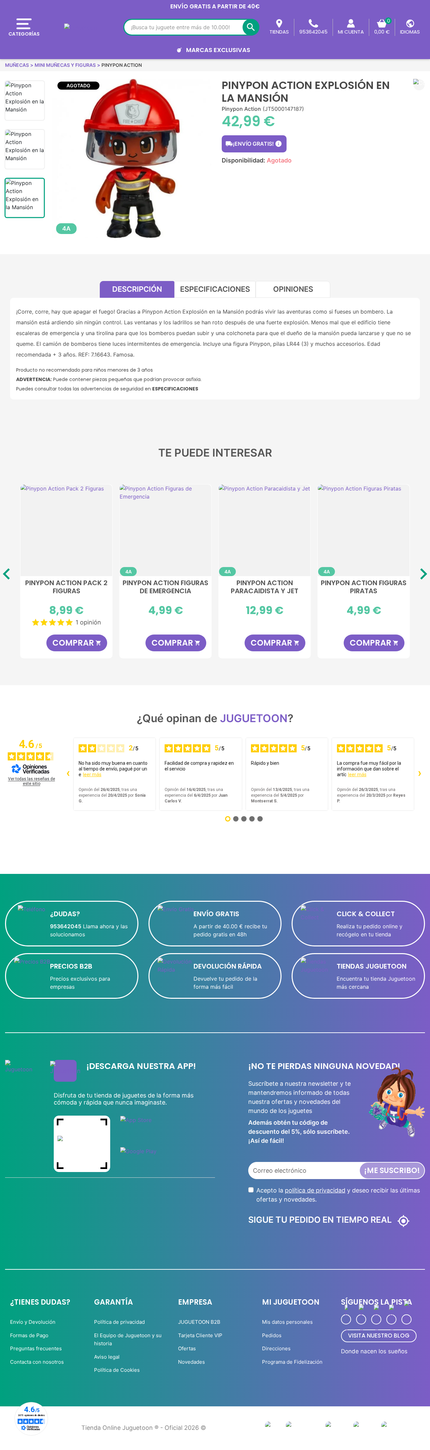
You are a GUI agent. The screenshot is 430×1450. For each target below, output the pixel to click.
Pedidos (272, 1335)
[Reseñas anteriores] (68, 774)
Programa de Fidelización (292, 1362)
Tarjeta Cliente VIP (200, 1335)
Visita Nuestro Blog (379, 1335)
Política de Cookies (117, 1370)
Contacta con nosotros (37, 1362)
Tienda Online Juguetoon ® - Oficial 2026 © (143, 1427)
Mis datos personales (287, 1322)
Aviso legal (107, 1357)
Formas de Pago (29, 1335)
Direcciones (276, 1348)
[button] (419, 85)
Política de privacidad (119, 1322)
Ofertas (187, 1348)
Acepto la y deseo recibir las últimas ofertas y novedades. (338, 1195)
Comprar (76, 642)
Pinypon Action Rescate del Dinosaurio (265, 587)
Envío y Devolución (32, 1322)
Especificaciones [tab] (215, 289)
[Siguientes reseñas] (419, 774)
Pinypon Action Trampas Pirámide (165, 587)
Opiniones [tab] (293, 289)
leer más (92, 774)
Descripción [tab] (137, 289)
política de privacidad (315, 1190)
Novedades (191, 1362)
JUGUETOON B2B (199, 1322)
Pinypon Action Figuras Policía (66, 587)
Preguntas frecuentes (36, 1348)
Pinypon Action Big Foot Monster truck (363, 587)
